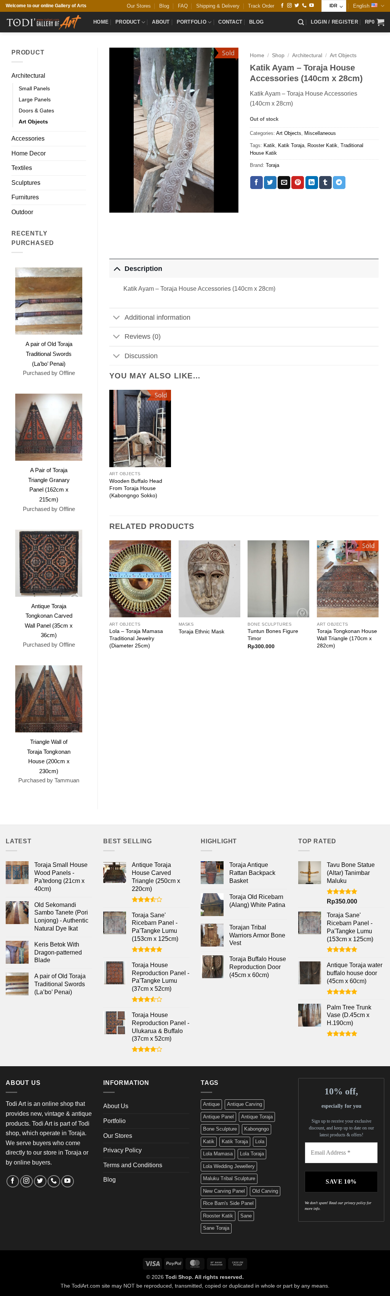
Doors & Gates (36, 110)
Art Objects (33, 122)
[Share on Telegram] (339, 182)
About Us (115, 1106)
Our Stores (139, 6)
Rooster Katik (322, 145)
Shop (278, 55)
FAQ (183, 6)
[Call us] (304, 5)
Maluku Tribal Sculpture (229, 1178)
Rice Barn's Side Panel (228, 1203)
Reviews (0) (143, 336)
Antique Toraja (257, 1117)
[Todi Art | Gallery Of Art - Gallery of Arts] (44, 22)
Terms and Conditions (132, 1165)
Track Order (261, 6)
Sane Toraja (216, 1228)
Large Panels (35, 99)
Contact (230, 22)
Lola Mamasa (218, 1154)
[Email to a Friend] (284, 182)
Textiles (21, 168)
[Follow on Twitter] (296, 5)
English (361, 6)
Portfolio (191, 22)
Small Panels (34, 88)
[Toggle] (116, 268)
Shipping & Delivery (218, 6)
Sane (246, 1216)
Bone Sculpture (220, 1129)
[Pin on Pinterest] (297, 182)
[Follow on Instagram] (289, 5)
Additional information (157, 317)
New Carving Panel (224, 1191)
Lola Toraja (252, 1154)
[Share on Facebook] (256, 182)
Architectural (28, 75)
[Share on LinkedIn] (311, 182)
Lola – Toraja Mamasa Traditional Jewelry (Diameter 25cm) (136, 638)
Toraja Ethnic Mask (201, 631)
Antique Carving (244, 1104)
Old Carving (265, 1191)
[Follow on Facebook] (282, 5)
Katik (269, 145)
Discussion (141, 356)
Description (143, 268)
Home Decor (28, 153)
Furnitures (25, 197)
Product (127, 22)
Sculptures (25, 182)
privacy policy (355, 1203)
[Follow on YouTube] (311, 5)
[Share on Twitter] (270, 182)
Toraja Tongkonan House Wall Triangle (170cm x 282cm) (347, 638)
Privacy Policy (122, 1150)
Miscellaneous (320, 133)
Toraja (272, 165)
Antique (211, 1104)
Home (101, 22)
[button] (301, 22)
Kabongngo (256, 1129)
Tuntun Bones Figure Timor (273, 634)
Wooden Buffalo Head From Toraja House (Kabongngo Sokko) (135, 488)
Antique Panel (218, 1117)
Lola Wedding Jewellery (229, 1166)
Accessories (28, 138)
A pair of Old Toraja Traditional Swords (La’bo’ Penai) (49, 354)
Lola (259, 1141)
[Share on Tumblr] (325, 182)
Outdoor (22, 212)
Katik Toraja (291, 145)
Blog (164, 6)
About (160, 22)
